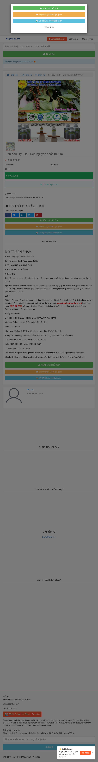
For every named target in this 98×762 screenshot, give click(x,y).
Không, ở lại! (49, 27)
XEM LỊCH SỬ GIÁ (50, 8)
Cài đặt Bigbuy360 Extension (50, 20)
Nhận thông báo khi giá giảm (50, 14)
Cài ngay (85, 752)
